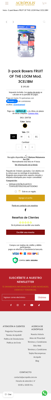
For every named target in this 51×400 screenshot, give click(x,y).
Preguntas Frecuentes (13, 331)
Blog (37, 361)
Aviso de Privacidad (37, 338)
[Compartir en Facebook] (25, 210)
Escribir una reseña (25, 232)
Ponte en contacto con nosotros (25, 206)
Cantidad (25, 142)
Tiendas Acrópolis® (14, 335)
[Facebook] (11, 305)
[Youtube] (32, 305)
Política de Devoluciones (14, 339)
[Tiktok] (39, 305)
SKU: (22, 118)
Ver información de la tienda (26, 165)
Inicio (5, 10)
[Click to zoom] (44, 22)
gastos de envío (33, 92)
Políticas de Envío (14, 343)
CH (13, 137)
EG (36, 137)
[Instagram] (17, 305)
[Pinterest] (24, 305)
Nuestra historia (37, 334)
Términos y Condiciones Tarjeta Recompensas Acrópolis (37, 353)
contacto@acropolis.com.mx (25, 377)
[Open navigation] (7, 3)
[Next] (13, 22)
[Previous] (7, 22)
